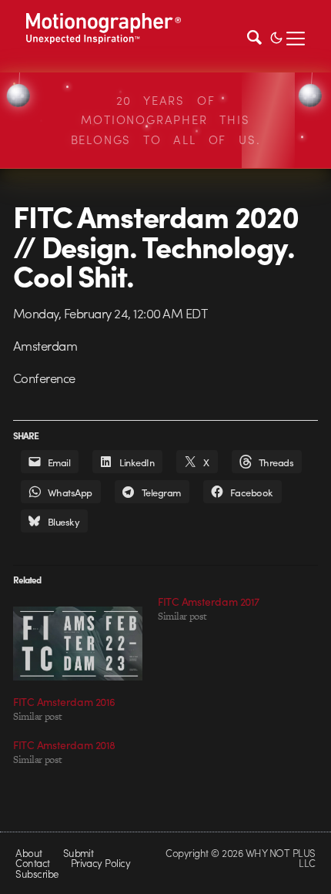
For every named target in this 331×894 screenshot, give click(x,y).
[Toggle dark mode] (276, 36)
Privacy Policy (101, 863)
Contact (32, 863)
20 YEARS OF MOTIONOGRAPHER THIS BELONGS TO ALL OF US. (166, 120)
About (28, 853)
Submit (78, 853)
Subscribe (36, 874)
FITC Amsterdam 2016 (64, 701)
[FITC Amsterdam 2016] (77, 644)
